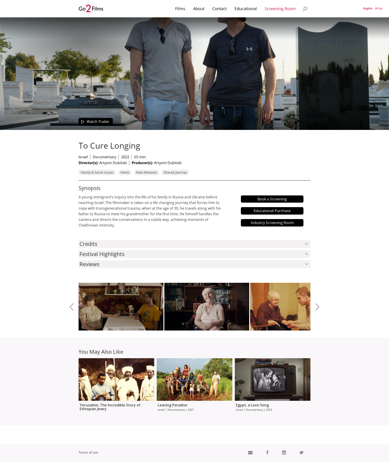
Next (328, 327)
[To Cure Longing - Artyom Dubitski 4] (292, 307)
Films (180, 8)
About (198, 8)
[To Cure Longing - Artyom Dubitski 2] (121, 307)
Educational (246, 8)
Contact (219, 8)
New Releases (146, 172)
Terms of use (88, 452)
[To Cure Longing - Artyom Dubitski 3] (206, 307)
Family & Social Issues (97, 172)
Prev (82, 327)
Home (124, 172)
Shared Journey (175, 172)
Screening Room (280, 8)
